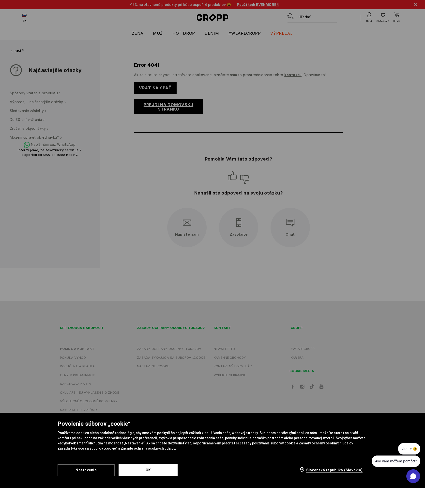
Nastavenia (86, 470)
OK (148, 470)
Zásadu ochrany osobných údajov (148, 448)
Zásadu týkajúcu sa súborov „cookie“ (87, 448)
